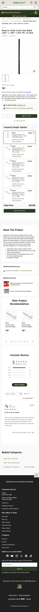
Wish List (4, 519)
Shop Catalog (6, 528)
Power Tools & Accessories (11, 463)
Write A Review (19, 385)
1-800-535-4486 (7, 499)
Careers (4, 542)
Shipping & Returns (7, 506)
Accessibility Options (14, 599)
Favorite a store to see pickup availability (19, 108)
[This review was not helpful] (32, 432)
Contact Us (5, 503)
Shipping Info (21, 105)
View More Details (10, 100)
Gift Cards (5, 516)
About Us (4, 539)
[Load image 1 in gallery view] (5, 78)
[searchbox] (12, 393)
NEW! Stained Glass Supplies (19, 16)
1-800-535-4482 (7, 494)
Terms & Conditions (24, 595)
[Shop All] (3, 3)
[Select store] (32, 3)
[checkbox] (19, 137)
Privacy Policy (25, 572)
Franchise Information (8, 544)
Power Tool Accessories (14, 18)
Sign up (19, 569)
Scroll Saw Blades (16, 21)
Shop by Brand (6, 531)
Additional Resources (11, 266)
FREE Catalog (6, 522)
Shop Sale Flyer (6, 525)
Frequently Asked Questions (10, 508)
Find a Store (5, 547)
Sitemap (28, 599)
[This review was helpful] (29, 432)
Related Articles (9, 278)
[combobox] (28, 398)
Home (3, 18)
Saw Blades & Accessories (11, 467)
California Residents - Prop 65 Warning (19, 271)
